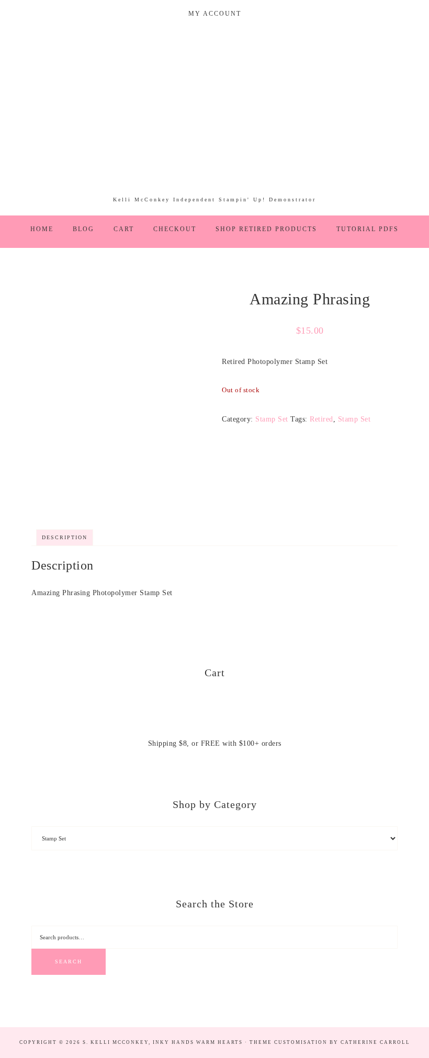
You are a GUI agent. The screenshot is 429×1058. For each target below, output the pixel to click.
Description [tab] (64, 537)
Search (68, 961)
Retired (321, 419)
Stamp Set (271, 419)
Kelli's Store (214, 116)
